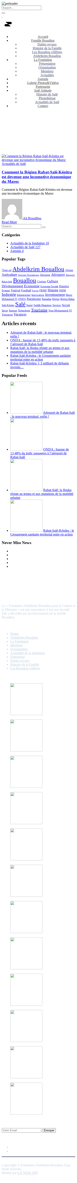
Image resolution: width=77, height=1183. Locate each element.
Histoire (53, 290)
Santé (29, 305)
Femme (6, 290)
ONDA (22, 299)
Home (14, 634)
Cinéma (41, 281)
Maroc (69, 295)
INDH (62, 290)
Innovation (37, 294)
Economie (32, 286)
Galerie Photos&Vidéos (43, 83)
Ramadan (46, 299)
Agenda (42, 79)
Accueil (43, 36)
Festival (15, 290)
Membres (47, 71)
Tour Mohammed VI (60, 310)
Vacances (20, 314)
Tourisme (39, 310)
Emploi (64, 286)
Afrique (69, 270)
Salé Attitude (43, 90)
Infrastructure (24, 295)
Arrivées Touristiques (28, 275)
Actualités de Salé (47, 102)
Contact (43, 106)
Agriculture (9, 274)
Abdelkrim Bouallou (47, 56)
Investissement (55, 294)
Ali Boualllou (32, 218)
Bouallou (24, 280)
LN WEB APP (28, 1173)
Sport (5, 310)
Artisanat (45, 274)
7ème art (7, 270)
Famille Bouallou (43, 40)
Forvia (35, 290)
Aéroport (58, 275)
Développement (12, 286)
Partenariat (43, 86)
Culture (52, 281)
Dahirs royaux (47, 44)
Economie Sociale (49, 286)
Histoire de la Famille (47, 48)
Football (26, 290)
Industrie (9, 294)
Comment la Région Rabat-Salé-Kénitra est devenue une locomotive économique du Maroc (37, 177)
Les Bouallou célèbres (47, 52)
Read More (9, 222)
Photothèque (47, 98)
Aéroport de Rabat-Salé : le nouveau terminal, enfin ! (42, 414)
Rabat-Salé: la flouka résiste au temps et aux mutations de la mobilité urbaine (40, 350)
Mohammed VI (9, 299)
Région (55, 299)
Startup (13, 310)
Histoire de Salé (47, 94)
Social (66, 305)
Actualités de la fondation (29, 243)
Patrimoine (34, 299)
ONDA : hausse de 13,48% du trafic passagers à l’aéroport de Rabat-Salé (42, 342)
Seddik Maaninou (43, 305)
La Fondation (43, 60)
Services (56, 305)
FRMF (43, 290)
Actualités (47, 75)
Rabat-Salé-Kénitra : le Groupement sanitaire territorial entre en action (40, 357)
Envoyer (49, 1130)
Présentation (47, 63)
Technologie (24, 310)
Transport (7, 314)
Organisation (47, 67)
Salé (20, 304)
